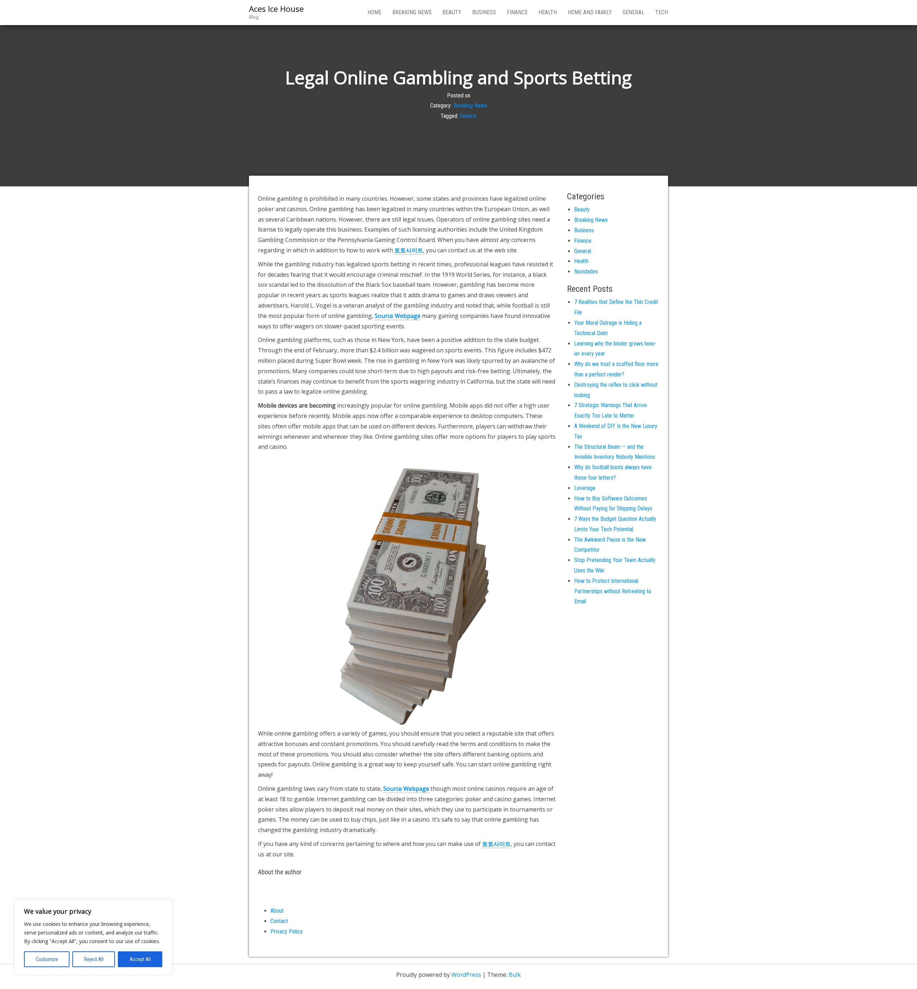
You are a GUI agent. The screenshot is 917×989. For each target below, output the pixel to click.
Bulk (515, 975)
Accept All (140, 959)
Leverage (584, 488)
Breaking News (412, 12)
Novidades (586, 271)
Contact (279, 921)
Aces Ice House (276, 8)
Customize (47, 959)
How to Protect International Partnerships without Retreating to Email (612, 591)
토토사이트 (408, 250)
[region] (93, 937)
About (277, 910)
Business (484, 12)
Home (374, 12)
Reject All (94, 959)
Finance (517, 12)
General (633, 12)
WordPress (466, 975)
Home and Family (590, 12)
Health (547, 12)
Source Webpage (398, 316)
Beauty (451, 12)
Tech (661, 12)
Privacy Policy (286, 931)
